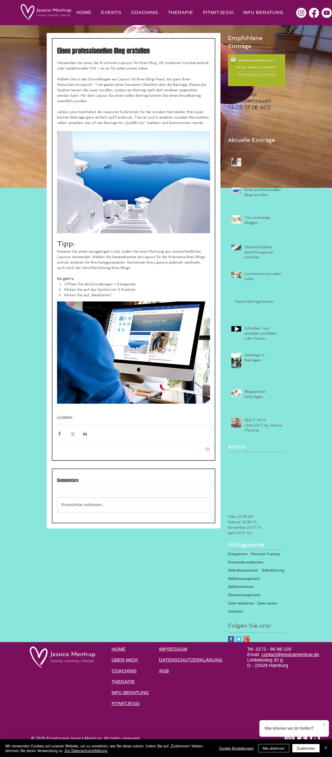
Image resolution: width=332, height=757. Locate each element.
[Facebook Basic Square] (231, 639)
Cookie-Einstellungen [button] (236, 748)
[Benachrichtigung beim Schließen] (324, 725)
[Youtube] (327, 13)
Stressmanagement (244, 595)
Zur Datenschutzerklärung (86, 750)
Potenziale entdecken (245, 562)
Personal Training (265, 554)
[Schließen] (326, 748)
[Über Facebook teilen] (59, 433)
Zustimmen (306, 748)
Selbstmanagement (244, 578)
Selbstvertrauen (241, 586)
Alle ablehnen (273, 748)
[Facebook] (314, 13)
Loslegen (64, 417)
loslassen (235, 611)
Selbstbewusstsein (243, 570)
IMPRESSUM (173, 649)
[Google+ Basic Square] (247, 639)
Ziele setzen (267, 603)
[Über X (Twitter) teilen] (72, 433)
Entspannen (238, 554)
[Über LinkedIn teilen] (84, 433)
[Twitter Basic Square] (239, 639)
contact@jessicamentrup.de (290, 654)
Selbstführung (272, 570)
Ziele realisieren (241, 603)
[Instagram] (301, 13)
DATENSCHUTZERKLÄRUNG (191, 660)
